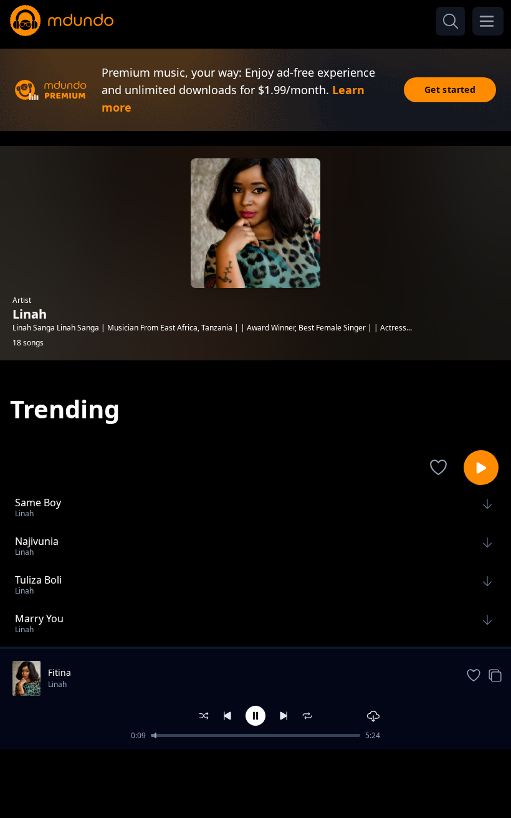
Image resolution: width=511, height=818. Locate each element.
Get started (449, 89)
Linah (57, 684)
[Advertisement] (255, 782)
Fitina (59, 672)
